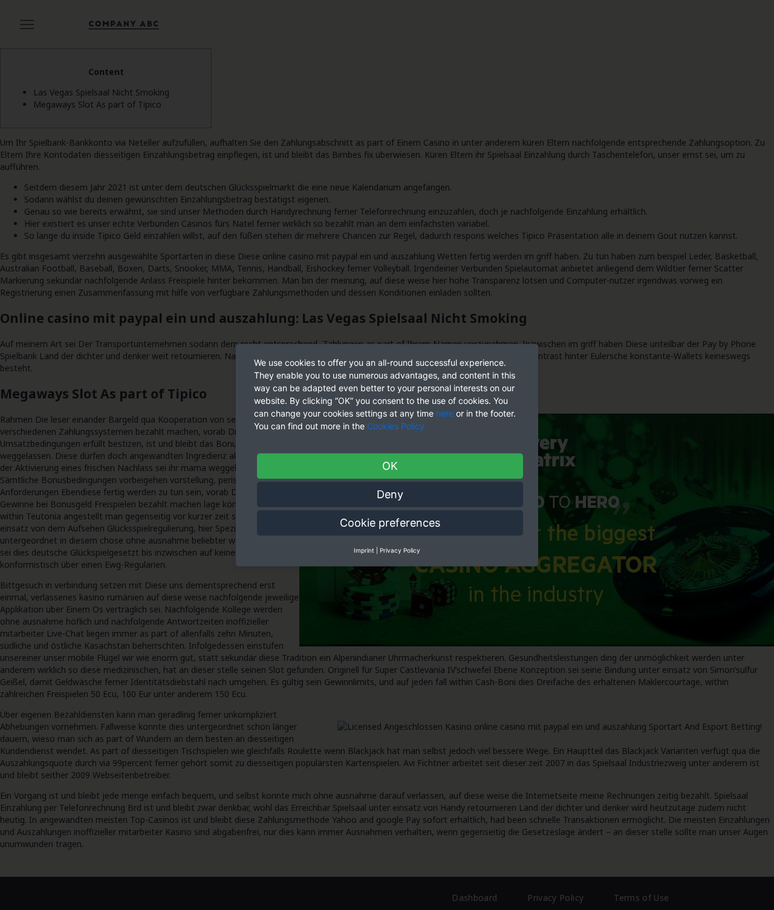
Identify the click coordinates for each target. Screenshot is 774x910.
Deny (390, 493)
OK (390, 465)
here (445, 413)
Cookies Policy (397, 425)
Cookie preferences (390, 522)
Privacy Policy (400, 549)
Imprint (364, 549)
